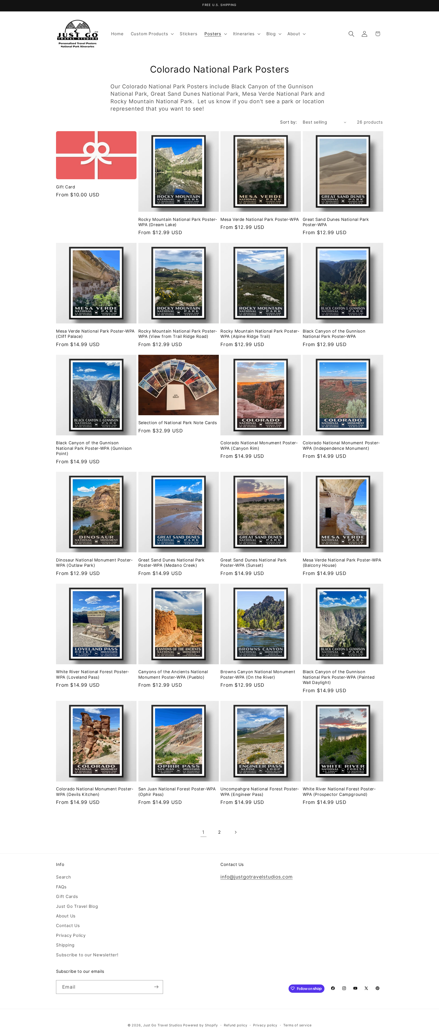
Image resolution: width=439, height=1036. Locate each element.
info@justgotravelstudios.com (256, 877)
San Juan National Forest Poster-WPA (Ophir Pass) (177, 791)
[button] (151, 34)
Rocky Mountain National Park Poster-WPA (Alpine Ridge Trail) (260, 334)
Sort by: (288, 122)
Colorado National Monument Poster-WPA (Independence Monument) (341, 445)
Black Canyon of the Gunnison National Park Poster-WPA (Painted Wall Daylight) (339, 677)
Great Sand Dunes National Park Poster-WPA (336, 222)
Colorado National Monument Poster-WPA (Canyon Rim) (259, 445)
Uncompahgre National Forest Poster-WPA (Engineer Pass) (259, 791)
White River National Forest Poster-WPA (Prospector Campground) (339, 791)
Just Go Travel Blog (77, 906)
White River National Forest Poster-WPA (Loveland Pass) (92, 674)
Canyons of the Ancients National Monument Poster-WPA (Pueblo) (173, 674)
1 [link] (203, 832)
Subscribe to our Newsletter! (87, 954)
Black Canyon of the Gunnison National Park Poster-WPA (334, 334)
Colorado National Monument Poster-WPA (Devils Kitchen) (94, 791)
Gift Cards (67, 896)
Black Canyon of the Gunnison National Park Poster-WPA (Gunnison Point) (94, 448)
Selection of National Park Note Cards (177, 422)
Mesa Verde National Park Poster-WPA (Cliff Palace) (95, 334)
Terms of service (297, 1025)
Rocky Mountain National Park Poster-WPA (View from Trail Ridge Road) (177, 334)
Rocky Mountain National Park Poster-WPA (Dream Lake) (177, 222)
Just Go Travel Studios (162, 1025)
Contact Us (68, 925)
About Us (66, 915)
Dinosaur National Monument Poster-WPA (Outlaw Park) (94, 563)
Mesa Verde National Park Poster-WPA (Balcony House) (342, 563)
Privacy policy (265, 1025)
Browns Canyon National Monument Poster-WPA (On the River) (257, 674)
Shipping (65, 944)
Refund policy (235, 1025)
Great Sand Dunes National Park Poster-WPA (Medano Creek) (171, 563)
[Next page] (235, 832)
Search (63, 877)
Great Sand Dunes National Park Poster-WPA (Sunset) (253, 563)
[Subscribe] (156, 987)
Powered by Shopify (200, 1025)
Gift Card (65, 186)
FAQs (61, 886)
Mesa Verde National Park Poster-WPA (259, 219)
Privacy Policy (71, 935)
